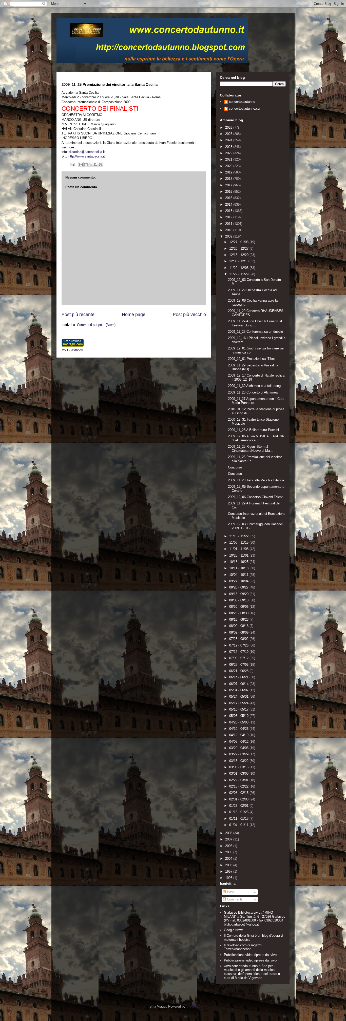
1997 (229, 871)
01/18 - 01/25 (239, 812)
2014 (229, 204)
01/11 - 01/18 (239, 818)
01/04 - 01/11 (239, 825)
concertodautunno (242, 102)
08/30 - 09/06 (239, 606)
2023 (229, 147)
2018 (229, 179)
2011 (229, 224)
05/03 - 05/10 (239, 716)
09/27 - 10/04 (239, 581)
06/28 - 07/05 (239, 664)
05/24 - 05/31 (239, 696)
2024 (229, 140)
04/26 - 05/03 (239, 722)
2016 (229, 191)
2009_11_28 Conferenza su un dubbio (255, 331)
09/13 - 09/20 (239, 594)
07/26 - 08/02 (239, 639)
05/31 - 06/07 (239, 690)
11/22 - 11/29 (239, 274)
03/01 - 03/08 (239, 773)
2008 (229, 833)
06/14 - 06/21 (239, 677)
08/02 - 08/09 (239, 632)
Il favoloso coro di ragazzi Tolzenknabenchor (243, 947)
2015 (229, 198)
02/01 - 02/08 (239, 799)
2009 (229, 236)
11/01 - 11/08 (239, 549)
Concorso (235, 467)
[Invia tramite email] (81, 164)
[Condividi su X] (90, 164)
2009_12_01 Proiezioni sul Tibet (251, 359)
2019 (229, 172)
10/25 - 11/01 (239, 555)
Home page (133, 314)
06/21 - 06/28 (239, 671)
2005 (229, 852)
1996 (229, 878)
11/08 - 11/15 (239, 542)
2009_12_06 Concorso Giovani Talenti (255, 497)
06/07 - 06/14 (239, 684)
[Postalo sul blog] (85, 164)
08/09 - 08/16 (239, 626)
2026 (229, 127)
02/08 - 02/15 (239, 793)
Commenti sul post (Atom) (96, 325)
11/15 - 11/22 (239, 536)
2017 (229, 185)
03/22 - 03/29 (239, 754)
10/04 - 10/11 (239, 575)
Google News (233, 930)
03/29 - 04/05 (239, 748)
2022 (229, 153)
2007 (229, 839)
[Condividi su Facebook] (95, 164)
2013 (229, 211)
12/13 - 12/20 (239, 255)
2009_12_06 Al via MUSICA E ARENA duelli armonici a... (256, 438)
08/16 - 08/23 (239, 619)
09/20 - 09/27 (239, 587)
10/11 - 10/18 (239, 568)
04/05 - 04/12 (239, 741)
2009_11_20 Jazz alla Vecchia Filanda (256, 480)
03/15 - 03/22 (239, 761)
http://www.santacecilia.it (86, 156)
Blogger (191, 1006)
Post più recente (78, 314)
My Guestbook (72, 350)
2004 (229, 858)
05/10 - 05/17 (239, 709)
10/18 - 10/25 (239, 562)
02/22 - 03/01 (239, 780)
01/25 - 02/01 (239, 806)
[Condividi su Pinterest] (100, 164)
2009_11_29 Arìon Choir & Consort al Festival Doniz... (255, 323)
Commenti (234, 899)
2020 (229, 166)
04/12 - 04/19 (239, 735)
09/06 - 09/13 (239, 600)
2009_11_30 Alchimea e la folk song (254, 386)
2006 (229, 846)
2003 (229, 865)
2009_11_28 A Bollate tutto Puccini (253, 430)
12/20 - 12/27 (239, 248)
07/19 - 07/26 (239, 645)
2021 (229, 159)
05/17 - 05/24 (239, 703)
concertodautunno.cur (245, 108)
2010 (229, 230)
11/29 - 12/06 (239, 268)
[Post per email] (71, 164)
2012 (229, 217)
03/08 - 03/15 (239, 767)
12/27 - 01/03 (239, 242)
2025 (229, 134)
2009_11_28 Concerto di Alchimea (253, 392)
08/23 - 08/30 (239, 613)
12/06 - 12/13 (239, 261)
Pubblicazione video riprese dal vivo (250, 955)
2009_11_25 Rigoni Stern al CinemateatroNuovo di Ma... (250, 449)
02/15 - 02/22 (239, 786)
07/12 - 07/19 (239, 652)
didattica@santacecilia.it (87, 152)
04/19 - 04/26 (239, 729)
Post (230, 892)
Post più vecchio (189, 314)
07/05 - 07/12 (239, 658)
